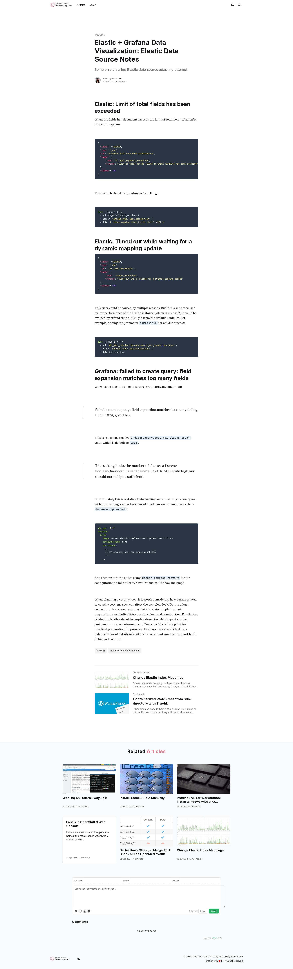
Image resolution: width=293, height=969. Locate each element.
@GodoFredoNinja (233, 961)
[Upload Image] (85, 911)
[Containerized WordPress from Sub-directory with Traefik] (112, 703)
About (92, 4)
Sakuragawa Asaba (112, 78)
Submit (214, 911)
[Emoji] (80, 911)
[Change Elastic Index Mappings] (112, 680)
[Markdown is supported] (76, 911)
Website (175, 880)
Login (202, 911)
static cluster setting (141, 499)
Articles (81, 4)
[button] (232, 5)
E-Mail (126, 880)
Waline (214, 938)
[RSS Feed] (78, 959)
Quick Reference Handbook (124, 650)
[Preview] (89, 911)
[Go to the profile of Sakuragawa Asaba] (98, 80)
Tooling (100, 35)
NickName (78, 880)
